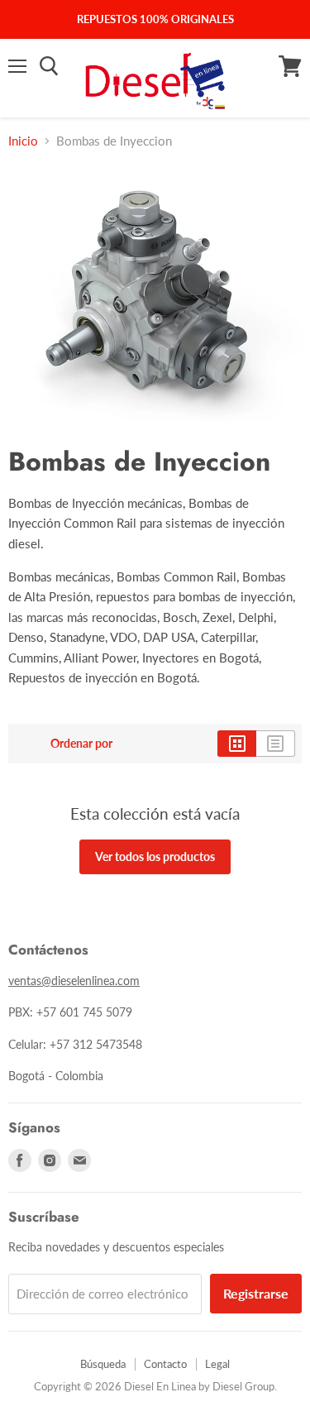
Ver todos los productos (155, 856)
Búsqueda (103, 1364)
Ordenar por (81, 743)
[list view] (275, 743)
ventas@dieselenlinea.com (74, 981)
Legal (217, 1364)
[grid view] (236, 743)
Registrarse (256, 1293)
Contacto (165, 1364)
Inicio (23, 141)
